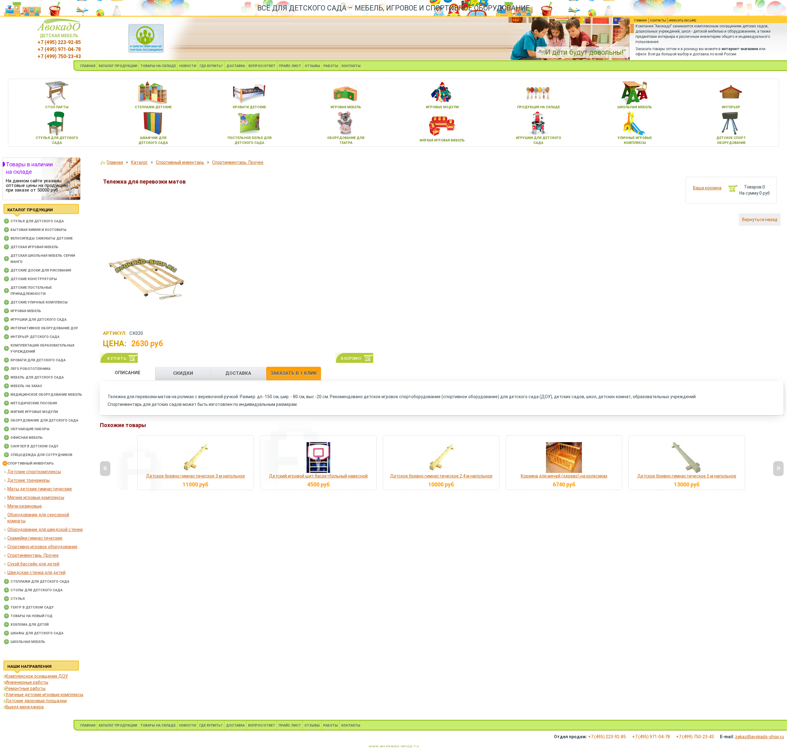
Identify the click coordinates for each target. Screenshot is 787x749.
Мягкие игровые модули (34, 412)
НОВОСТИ (187, 66)
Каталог (139, 162)
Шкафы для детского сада (36, 633)
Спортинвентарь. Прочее (33, 555)
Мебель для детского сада (37, 377)
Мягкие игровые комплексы (35, 497)
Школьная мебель (27, 642)
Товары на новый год (31, 616)
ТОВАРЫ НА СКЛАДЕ (158, 66)
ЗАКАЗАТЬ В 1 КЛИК (294, 373)
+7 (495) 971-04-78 (59, 49)
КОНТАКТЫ (351, 66)
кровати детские (249, 107)
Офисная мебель (26, 438)
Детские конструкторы (33, 279)
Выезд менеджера (25, 706)
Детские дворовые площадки (36, 700)
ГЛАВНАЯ (87, 66)
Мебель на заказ (26, 386)
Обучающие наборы (29, 429)
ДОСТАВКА (235, 66)
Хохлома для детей (29, 625)
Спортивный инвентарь (30, 464)
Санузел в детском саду (34, 446)
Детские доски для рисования (40, 270)
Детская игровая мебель (34, 247)
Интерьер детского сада (34, 337)
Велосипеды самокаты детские (41, 238)
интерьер (731, 107)
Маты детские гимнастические (39, 488)
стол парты (57, 107)
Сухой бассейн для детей (33, 563)
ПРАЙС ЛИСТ (290, 66)
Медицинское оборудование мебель (46, 395)
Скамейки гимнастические (34, 538)
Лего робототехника (30, 369)
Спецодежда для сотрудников (41, 455)
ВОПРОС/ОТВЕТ (261, 66)
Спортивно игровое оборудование (42, 546)
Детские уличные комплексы (39, 302)
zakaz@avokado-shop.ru (759, 736)
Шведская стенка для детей (36, 572)
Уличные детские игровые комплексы (44, 694)
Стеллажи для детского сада (39, 582)
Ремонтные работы (25, 688)
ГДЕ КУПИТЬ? (211, 66)
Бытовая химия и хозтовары (38, 230)
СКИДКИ (183, 373)
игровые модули (442, 107)
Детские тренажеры (28, 480)
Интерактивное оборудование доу (44, 328)
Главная (115, 162)
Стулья (17, 599)
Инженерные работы (27, 682)
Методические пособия (33, 403)
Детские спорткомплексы (34, 471)
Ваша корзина (707, 187)
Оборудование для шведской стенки (45, 529)
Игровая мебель (25, 311)
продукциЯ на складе (538, 107)
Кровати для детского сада (37, 360)
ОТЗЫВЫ (312, 66)
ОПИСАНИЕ (127, 372)
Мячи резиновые (24, 506)
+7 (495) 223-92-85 (59, 42)
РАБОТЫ (330, 66)
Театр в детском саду (32, 607)
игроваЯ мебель (345, 107)
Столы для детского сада (36, 590)
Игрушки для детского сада (38, 320)
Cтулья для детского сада (37, 221)
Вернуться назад (759, 219)
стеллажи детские (153, 107)
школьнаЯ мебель (634, 107)
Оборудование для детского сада (44, 420)
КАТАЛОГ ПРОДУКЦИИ (118, 66)
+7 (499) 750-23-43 (59, 56)
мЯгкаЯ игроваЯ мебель (442, 140)
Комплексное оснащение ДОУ (37, 676)
